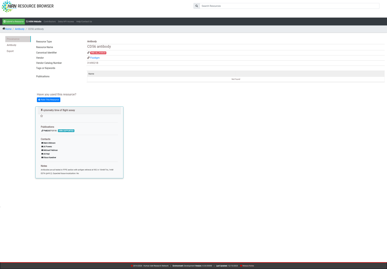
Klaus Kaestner (49, 157)
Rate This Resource (50, 99)
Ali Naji (46, 154)
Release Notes (248, 266)
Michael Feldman (50, 150)
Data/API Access (66, 21)
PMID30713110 (50, 131)
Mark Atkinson (49, 143)
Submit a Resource (15, 21)
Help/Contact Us (84, 21)
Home (8, 29)
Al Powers (47, 147)
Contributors (50, 21)
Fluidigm (95, 57)
